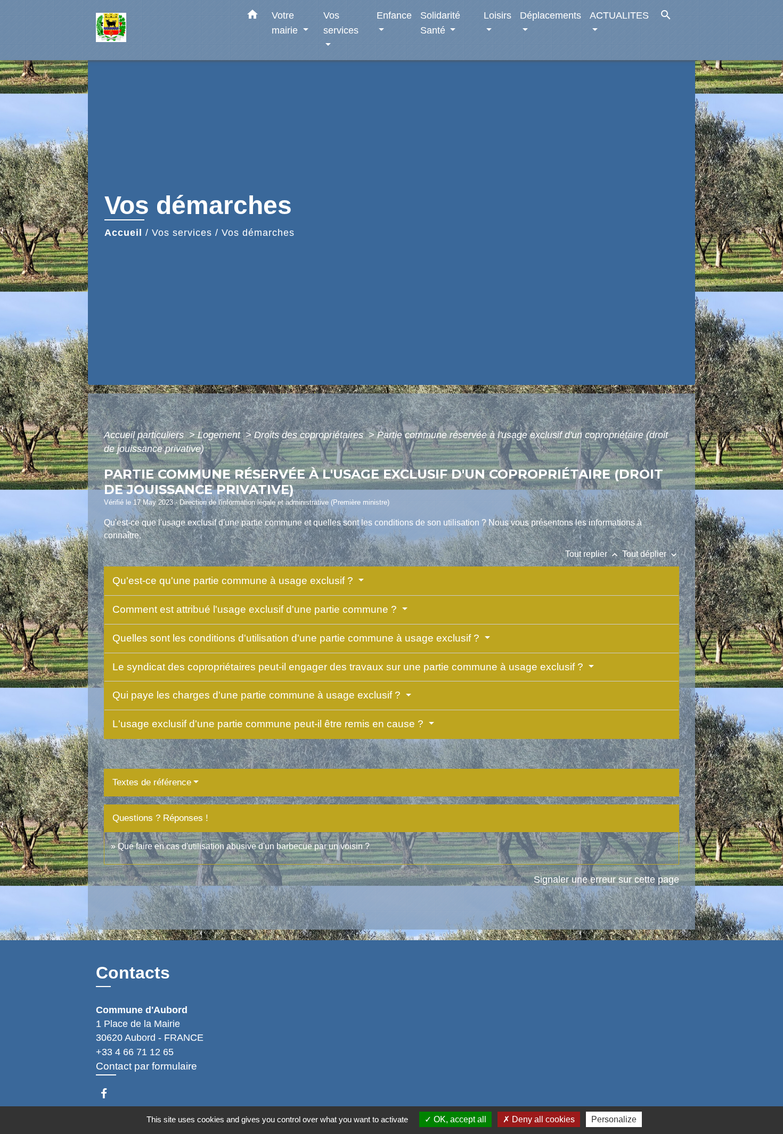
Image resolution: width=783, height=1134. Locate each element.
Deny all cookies (542, 1119)
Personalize (614, 1119)
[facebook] (109, 1093)
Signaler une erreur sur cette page (606, 879)
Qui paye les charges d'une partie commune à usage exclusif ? (257, 695)
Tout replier (592, 553)
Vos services (182, 232)
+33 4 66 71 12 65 (135, 1052)
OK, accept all (458, 1119)
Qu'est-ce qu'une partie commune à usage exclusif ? (234, 580)
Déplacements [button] (550, 15)
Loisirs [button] (497, 15)
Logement (220, 435)
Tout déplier (650, 553)
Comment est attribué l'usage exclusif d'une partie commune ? (255, 609)
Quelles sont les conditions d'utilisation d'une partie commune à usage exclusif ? (297, 638)
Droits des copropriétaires (310, 435)
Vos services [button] (340, 23)
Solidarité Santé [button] (440, 23)
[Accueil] (162, 30)
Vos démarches (258, 232)
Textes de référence (151, 782)
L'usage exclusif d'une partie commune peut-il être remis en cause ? (269, 723)
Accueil (123, 232)
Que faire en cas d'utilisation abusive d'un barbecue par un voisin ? (244, 846)
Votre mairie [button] (286, 23)
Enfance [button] (394, 15)
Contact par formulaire (146, 1066)
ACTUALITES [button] (619, 15)
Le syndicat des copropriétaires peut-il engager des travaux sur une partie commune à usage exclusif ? (349, 666)
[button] (252, 16)
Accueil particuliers (145, 435)
